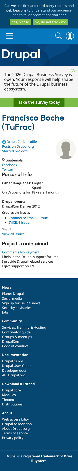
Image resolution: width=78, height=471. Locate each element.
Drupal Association (17, 424)
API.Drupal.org (13, 375)
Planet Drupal (13, 293)
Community (12, 321)
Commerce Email (22, 217)
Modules (9, 394)
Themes (8, 399)
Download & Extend (18, 384)
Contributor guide (16, 332)
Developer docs (14, 370)
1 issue (42, 217)
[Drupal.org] (39, 54)
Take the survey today (39, 102)
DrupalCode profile (22, 141)
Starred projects (15, 151)
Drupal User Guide (16, 365)
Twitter (7, 169)
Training (23, 327)
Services (8, 327)
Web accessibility (15, 419)
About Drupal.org (16, 428)
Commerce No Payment (21, 252)
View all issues (13, 234)
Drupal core (11, 390)
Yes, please (20, 22)
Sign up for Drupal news (21, 303)
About (7, 413)
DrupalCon (10, 341)
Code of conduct (15, 346)
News (6, 287)
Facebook (9, 165)
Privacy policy (12, 437)
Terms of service (15, 433)
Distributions (12, 404)
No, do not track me (50, 22)
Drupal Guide (12, 361)
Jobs (5, 312)
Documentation (15, 354)
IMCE (13, 222)
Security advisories (17, 307)
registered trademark (41, 456)
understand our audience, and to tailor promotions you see (42, 12)
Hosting (40, 327)
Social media (12, 298)
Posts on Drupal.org (18, 146)
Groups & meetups (17, 336)
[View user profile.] (66, 149)
